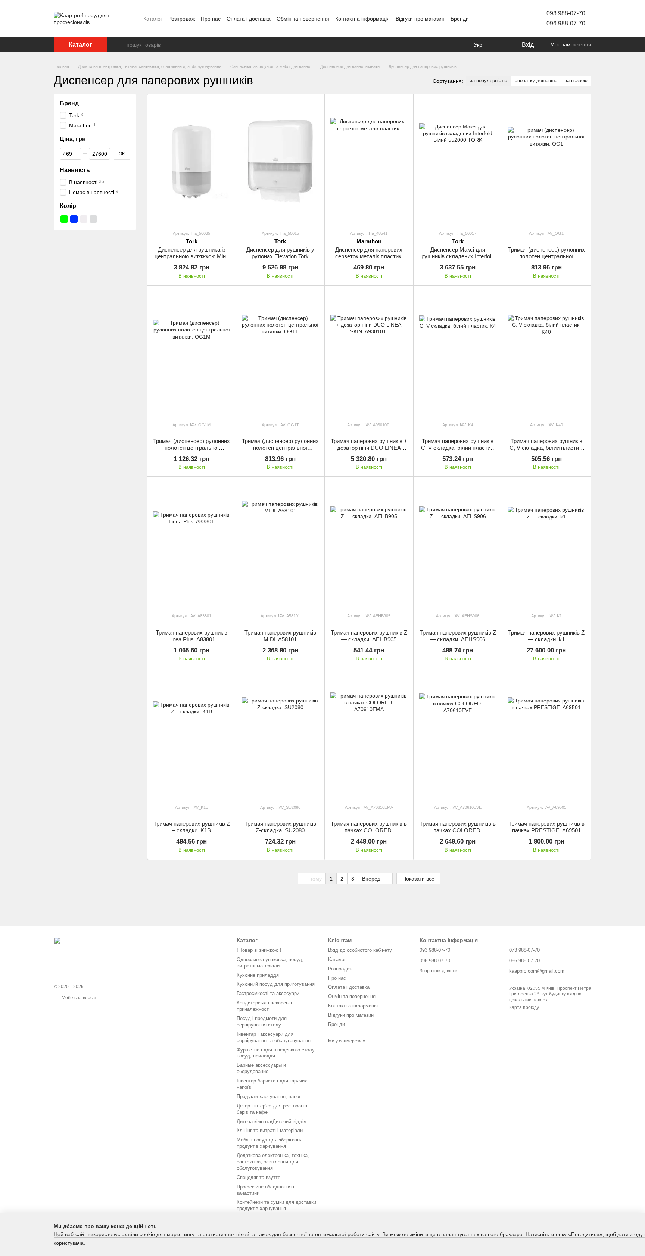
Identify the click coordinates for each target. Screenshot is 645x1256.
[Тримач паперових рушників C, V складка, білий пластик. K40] (546, 353)
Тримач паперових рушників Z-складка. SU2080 (280, 826)
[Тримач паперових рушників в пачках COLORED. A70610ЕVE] (457, 736)
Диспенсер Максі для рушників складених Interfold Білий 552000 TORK (457, 256)
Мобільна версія (78, 997)
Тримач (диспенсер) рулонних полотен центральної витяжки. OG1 (546, 256)
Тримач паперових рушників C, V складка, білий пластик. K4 (458, 448)
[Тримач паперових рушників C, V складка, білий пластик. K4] (457, 353)
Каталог (152, 19)
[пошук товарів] (121, 45)
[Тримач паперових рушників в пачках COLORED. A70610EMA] (369, 736)
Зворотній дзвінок (438, 970)
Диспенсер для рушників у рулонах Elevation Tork (280, 252)
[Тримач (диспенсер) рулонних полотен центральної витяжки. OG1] (546, 162)
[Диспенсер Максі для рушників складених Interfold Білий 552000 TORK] (457, 162)
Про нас (211, 19)
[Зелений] (64, 219)
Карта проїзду (524, 1007)
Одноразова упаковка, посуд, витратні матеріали (270, 963)
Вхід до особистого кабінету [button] (360, 950)
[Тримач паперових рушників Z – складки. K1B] (191, 736)
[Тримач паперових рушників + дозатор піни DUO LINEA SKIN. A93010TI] (369, 353)
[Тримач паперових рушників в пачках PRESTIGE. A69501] (546, 736)
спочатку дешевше (536, 80)
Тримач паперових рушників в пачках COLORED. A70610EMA (369, 830)
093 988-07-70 (565, 13)
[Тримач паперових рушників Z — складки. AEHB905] (369, 544)
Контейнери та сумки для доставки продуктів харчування (276, 1205)
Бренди (460, 19)
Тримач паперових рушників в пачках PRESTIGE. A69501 (546, 826)
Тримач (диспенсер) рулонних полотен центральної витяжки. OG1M (191, 448)
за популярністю (488, 80)
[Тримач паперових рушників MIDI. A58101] (280, 544)
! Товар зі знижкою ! (259, 950)
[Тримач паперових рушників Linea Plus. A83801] (191, 544)
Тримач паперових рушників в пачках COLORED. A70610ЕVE (458, 830)
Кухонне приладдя (258, 975)
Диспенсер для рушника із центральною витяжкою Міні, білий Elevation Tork (191, 256)
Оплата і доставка (249, 19)
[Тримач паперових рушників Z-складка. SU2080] (280, 736)
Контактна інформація (362, 19)
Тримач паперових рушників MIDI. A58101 (280, 635)
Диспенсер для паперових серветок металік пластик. (369, 252)
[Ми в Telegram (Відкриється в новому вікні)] (497, 19)
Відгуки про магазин (420, 19)
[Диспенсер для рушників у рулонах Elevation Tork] (280, 162)
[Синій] (73, 219)
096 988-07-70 (565, 23)
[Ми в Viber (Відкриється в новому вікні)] (506, 19)
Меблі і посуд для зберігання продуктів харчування (269, 1143)
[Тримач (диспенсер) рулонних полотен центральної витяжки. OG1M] (191, 353)
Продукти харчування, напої (268, 1096)
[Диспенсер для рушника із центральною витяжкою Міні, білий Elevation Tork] (191, 162)
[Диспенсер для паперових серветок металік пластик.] (369, 162)
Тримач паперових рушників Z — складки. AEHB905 (369, 635)
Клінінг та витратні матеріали (270, 1130)
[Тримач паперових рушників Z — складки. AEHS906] (457, 544)
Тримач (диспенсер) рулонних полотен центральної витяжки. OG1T (280, 448)
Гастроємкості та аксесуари (268, 993)
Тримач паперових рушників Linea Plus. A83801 (191, 635)
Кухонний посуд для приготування (276, 984)
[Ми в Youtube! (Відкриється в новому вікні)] (479, 19)
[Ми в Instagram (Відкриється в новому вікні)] (488, 19)
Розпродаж (181, 19)
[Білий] (83, 219)
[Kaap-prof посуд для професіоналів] (72, 955)
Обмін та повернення (303, 19)
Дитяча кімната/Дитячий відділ (271, 1121)
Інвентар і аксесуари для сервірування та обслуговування (274, 1037)
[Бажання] (500, 45)
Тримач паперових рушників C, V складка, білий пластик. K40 (546, 448)
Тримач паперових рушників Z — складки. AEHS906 (458, 635)
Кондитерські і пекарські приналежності (264, 1006)
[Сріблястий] (93, 219)
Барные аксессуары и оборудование (261, 1068)
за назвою (576, 80)
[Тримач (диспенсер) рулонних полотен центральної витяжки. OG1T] (280, 353)
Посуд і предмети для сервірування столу (262, 1022)
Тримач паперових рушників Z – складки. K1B (191, 826)
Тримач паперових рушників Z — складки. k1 (546, 635)
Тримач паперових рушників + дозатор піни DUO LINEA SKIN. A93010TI (369, 448)
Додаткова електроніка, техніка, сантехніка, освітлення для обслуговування (273, 1162)
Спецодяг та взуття (258, 1177)
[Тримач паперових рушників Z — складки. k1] (546, 544)
